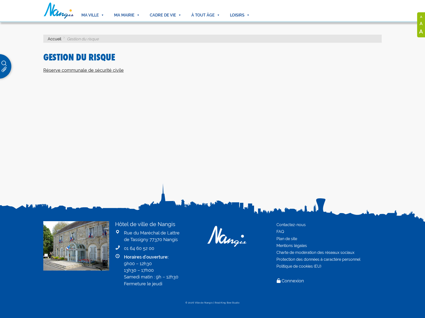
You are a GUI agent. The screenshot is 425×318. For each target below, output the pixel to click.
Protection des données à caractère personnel (318, 259)
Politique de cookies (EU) (298, 266)
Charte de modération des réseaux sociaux (315, 252)
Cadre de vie (163, 15)
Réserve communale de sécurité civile (83, 70)
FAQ (280, 231)
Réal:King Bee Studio (227, 303)
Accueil (54, 39)
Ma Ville (90, 15)
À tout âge (203, 15)
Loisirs (237, 15)
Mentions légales (291, 245)
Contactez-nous (291, 224)
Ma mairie (124, 15)
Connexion (293, 280)
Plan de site (286, 238)
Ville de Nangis (204, 303)
